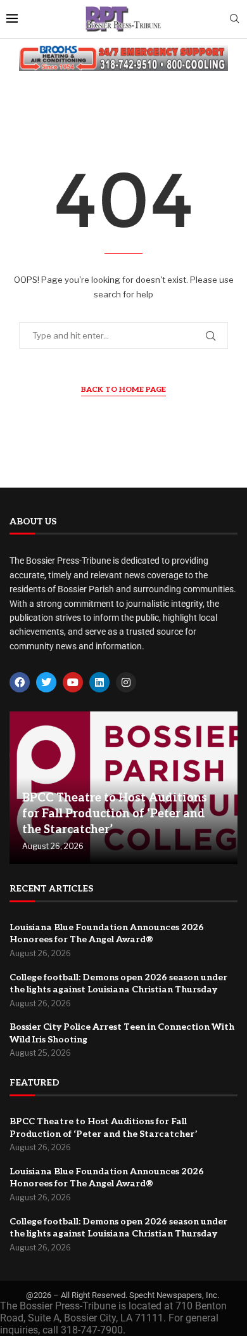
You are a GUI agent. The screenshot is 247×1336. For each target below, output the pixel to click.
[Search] (234, 19)
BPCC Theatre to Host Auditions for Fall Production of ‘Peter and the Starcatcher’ (114, 813)
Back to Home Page (123, 389)
